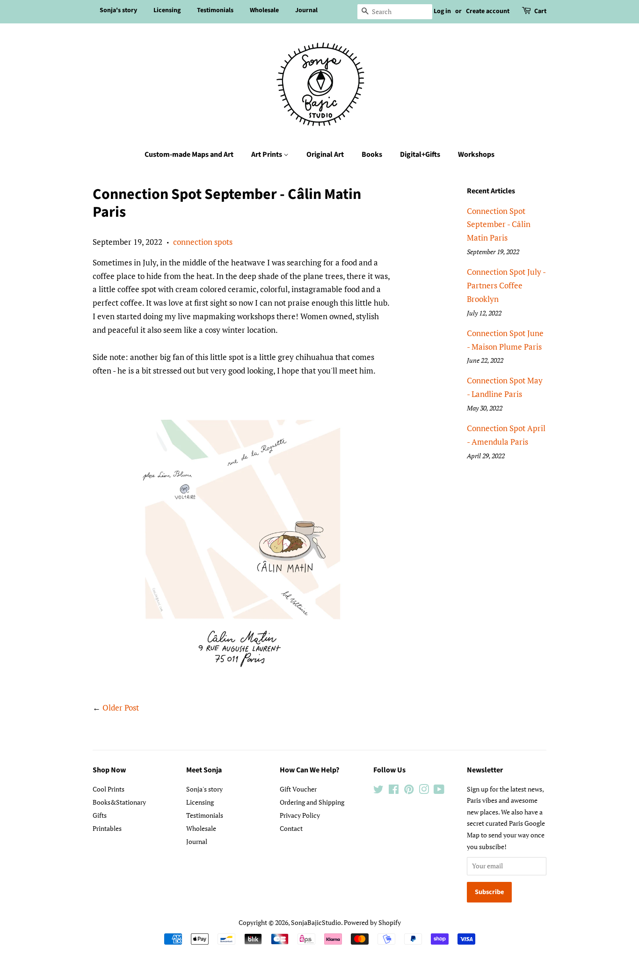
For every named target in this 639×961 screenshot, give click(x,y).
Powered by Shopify (372, 922)
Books (372, 154)
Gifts (100, 815)
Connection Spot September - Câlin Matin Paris (498, 224)
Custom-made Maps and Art (189, 154)
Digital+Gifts (420, 154)
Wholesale (264, 10)
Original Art (325, 154)
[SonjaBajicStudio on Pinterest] (409, 790)
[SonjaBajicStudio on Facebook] (393, 790)
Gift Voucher (298, 789)
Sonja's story (118, 10)
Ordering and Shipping (312, 802)
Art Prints (267, 154)
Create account (487, 11)
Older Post (120, 707)
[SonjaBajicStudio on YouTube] (439, 790)
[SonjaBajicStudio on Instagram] (424, 790)
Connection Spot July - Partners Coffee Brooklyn (506, 285)
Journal (306, 10)
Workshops (476, 154)
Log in (442, 11)
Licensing (167, 10)
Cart (540, 11)
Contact (291, 828)
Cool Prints (108, 789)
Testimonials (215, 10)
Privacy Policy (300, 815)
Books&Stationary (119, 802)
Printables (107, 828)
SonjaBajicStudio (316, 922)
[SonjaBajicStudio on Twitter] (378, 790)
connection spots (202, 241)
